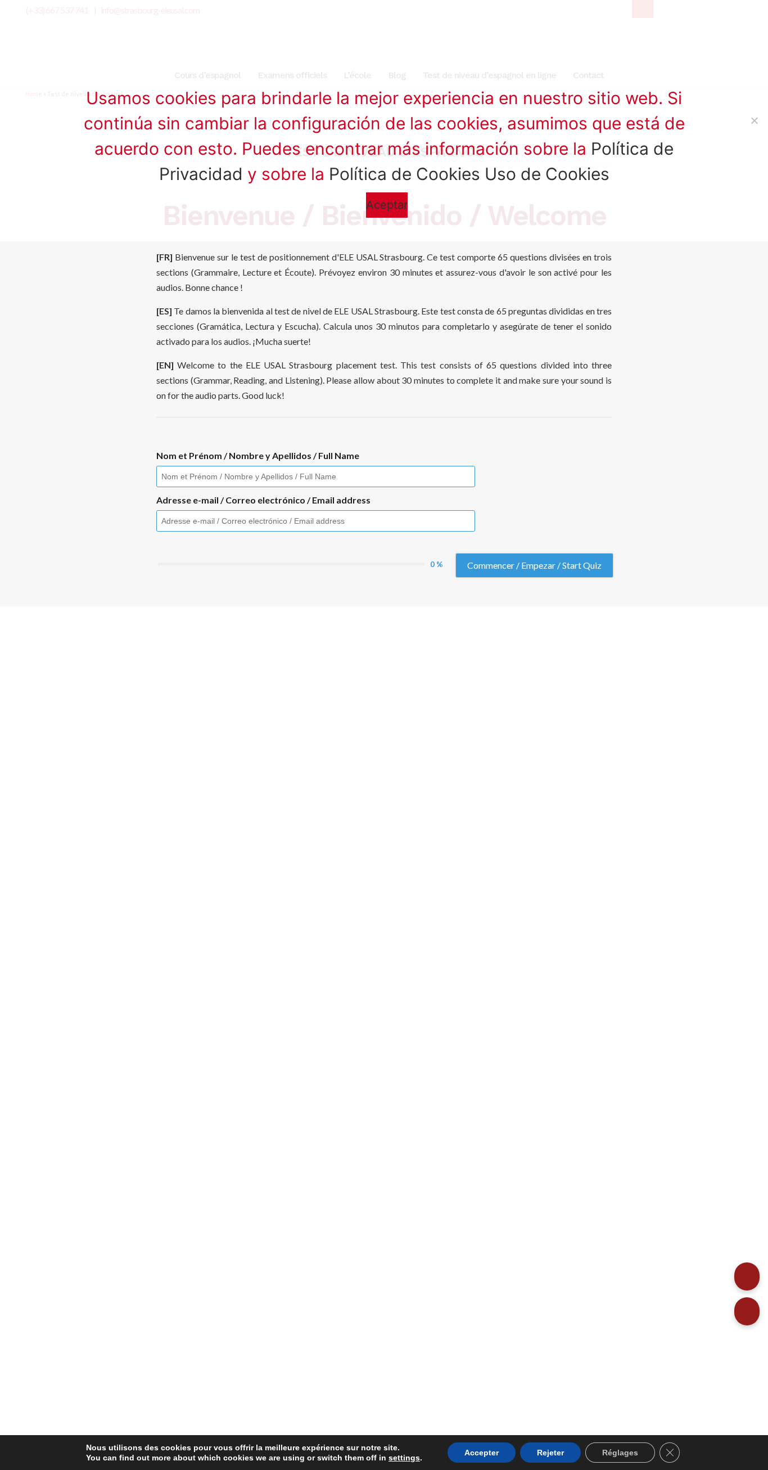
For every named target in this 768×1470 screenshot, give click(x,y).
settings (404, 1457)
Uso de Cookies (547, 174)
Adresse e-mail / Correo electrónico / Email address (263, 500)
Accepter (481, 1452)
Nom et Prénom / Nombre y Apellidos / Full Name (257, 455)
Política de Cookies (404, 174)
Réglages (620, 1452)
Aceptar (387, 205)
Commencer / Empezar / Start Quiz (534, 565)
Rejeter (550, 1452)
